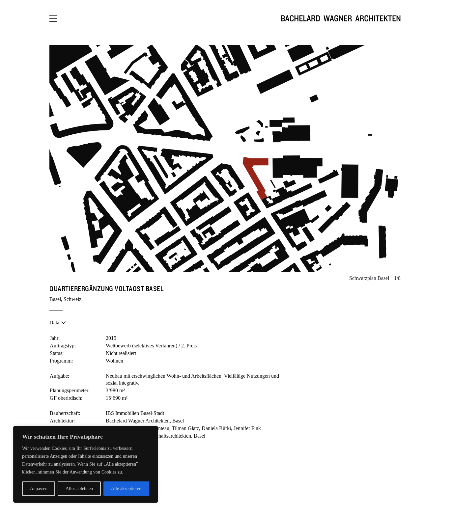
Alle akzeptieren (126, 488)
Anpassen (38, 488)
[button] (137, 158)
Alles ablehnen (79, 488)
